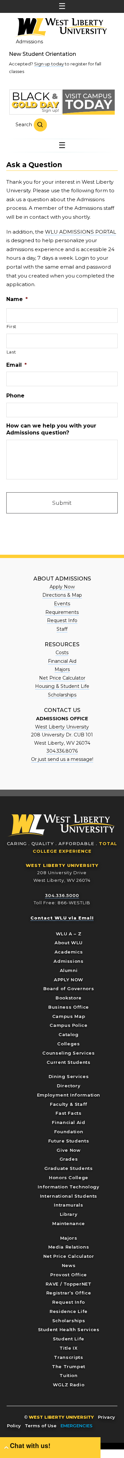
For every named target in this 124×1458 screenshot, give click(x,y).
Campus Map (68, 1016)
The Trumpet (68, 1366)
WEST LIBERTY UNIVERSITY (62, 865)
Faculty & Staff (68, 1104)
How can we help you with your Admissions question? (51, 429)
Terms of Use (41, 1425)
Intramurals (68, 1205)
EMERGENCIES (77, 1425)
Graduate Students (68, 1168)
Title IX (68, 1348)
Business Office (68, 1007)
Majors (62, 669)
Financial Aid (62, 661)
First (12, 326)
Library (69, 1214)
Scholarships (62, 695)
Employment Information (68, 1095)
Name (17, 299)
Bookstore (69, 997)
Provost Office (68, 1274)
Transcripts (68, 1357)
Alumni (69, 970)
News (69, 1265)
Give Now (68, 1150)
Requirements (62, 612)
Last (11, 352)
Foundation (68, 1131)
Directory (69, 1085)
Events (62, 604)
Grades (69, 1159)
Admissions (29, 42)
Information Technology (68, 1186)
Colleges (68, 1043)
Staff (62, 629)
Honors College (68, 1177)
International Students (68, 1196)
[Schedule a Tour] (88, 102)
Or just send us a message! (62, 759)
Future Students (68, 1140)
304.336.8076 (62, 751)
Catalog (69, 1034)
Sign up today (49, 63)
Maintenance (68, 1223)
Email (16, 365)
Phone (15, 396)
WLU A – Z (69, 933)
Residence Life (69, 1311)
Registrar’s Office (68, 1292)
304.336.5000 (62, 895)
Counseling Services (68, 1053)
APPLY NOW (68, 979)
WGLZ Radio (69, 1384)
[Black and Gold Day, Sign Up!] (35, 102)
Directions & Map (62, 595)
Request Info (62, 620)
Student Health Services (69, 1329)
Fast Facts (69, 1113)
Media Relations (68, 1247)
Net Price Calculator (62, 678)
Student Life (68, 1338)
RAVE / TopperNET (68, 1284)
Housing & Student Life (62, 686)
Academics (69, 951)
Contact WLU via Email (62, 917)
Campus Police (68, 1025)
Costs (62, 652)
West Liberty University (60, 28)
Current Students (68, 1062)
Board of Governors (68, 988)
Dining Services (69, 1076)
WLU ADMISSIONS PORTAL (80, 232)
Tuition (69, 1375)
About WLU (69, 942)
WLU (61, 825)
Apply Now (62, 587)
